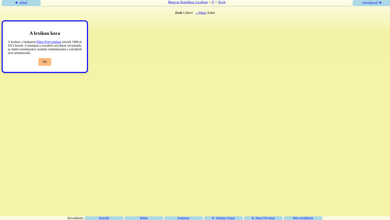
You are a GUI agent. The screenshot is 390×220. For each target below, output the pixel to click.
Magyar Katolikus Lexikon (188, 2)
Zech (221, 2)
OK (44, 62)
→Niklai (200, 12)
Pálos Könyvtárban (49, 42)
